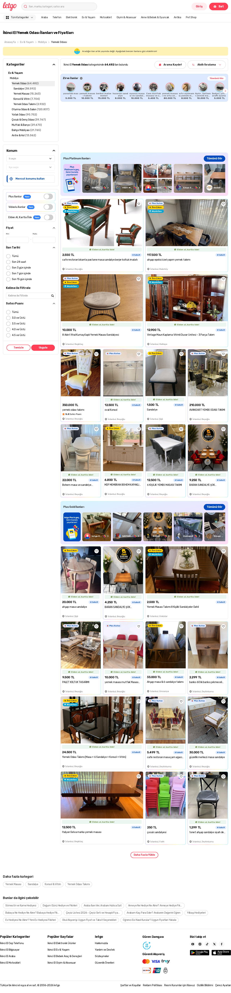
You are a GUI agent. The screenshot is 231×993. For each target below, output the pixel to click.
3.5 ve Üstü (18, 323)
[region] (144, 91)
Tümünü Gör (217, 78)
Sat (221, 6)
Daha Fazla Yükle (144, 854)
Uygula (43, 347)
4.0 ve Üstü (18, 329)
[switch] (48, 196)
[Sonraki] (225, 90)
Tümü (15, 256)
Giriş (199, 6)
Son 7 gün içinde (21, 273)
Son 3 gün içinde (21, 267)
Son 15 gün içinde (22, 279)
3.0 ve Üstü (18, 317)
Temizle (19, 347)
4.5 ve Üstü (18, 335)
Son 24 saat (19, 261)
